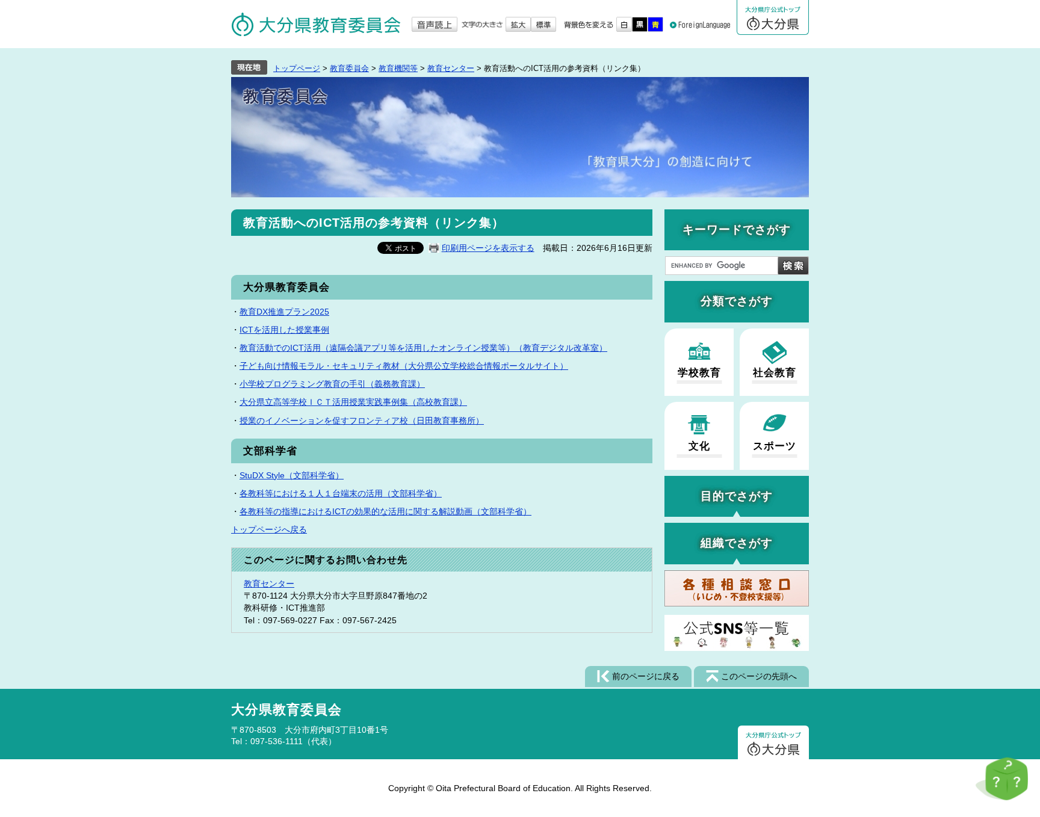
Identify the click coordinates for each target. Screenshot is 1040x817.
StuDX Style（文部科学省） (292, 475)
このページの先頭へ (759, 676)
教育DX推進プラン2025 (284, 311)
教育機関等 (398, 68)
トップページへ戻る (269, 529)
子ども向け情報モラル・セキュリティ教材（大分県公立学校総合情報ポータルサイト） (404, 366)
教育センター (450, 68)
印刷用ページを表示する (488, 248)
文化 (699, 446)
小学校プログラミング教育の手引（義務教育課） (332, 384)
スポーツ (774, 446)
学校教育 (699, 372)
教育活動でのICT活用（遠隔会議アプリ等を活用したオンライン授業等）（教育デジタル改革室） (423, 348)
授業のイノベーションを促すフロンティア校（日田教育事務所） (362, 420)
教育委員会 (349, 68)
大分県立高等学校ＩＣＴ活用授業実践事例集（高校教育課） (353, 402)
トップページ (296, 68)
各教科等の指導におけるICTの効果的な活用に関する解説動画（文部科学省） (385, 511)
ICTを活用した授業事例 (284, 330)
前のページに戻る (645, 676)
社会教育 (774, 372)
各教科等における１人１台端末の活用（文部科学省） (341, 493)
